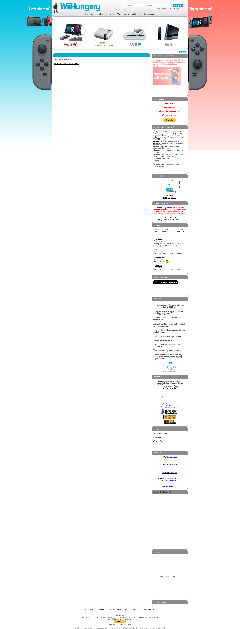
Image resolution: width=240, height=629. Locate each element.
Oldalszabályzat (170, 217)
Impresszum (149, 14)
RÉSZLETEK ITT (169, 389)
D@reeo (158, 240)
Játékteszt (136, 14)
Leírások (156, 141)
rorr (156, 250)
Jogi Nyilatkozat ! (154, 617)
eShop (155, 66)
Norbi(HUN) (160, 257)
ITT (172, 170)
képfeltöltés (157, 441)
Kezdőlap (89, 14)
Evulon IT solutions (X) (162, 492)
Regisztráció (178, 9)
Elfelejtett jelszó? (169, 198)
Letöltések (100, 14)
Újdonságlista (123, 14)
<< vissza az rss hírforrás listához (66, 64)
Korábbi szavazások (169, 371)
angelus (129, 624)
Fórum (111, 14)
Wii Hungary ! (120, 615)
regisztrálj (180, 232)
